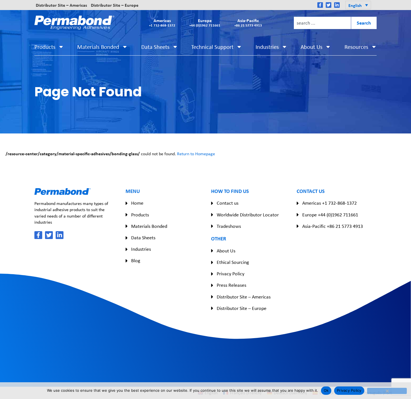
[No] (387, 391)
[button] (358, 5)
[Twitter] (328, 5)
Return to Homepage (196, 154)
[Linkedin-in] (337, 5)
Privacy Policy (230, 273)
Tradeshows (229, 226)
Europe (204, 22)
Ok (326, 390)
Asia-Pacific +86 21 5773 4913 (332, 226)
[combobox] (322, 23)
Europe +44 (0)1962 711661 (330, 214)
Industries (267, 47)
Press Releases (231, 285)
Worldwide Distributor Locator (248, 214)
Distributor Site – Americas (61, 5)
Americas (162, 22)
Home (137, 203)
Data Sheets (155, 47)
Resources (356, 47)
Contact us (227, 203)
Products (44, 47)
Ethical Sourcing (233, 262)
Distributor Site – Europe (114, 5)
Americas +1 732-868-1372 (329, 203)
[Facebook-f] (320, 5)
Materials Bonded (98, 47)
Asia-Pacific (248, 22)
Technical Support (212, 47)
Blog (135, 260)
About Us (311, 47)
